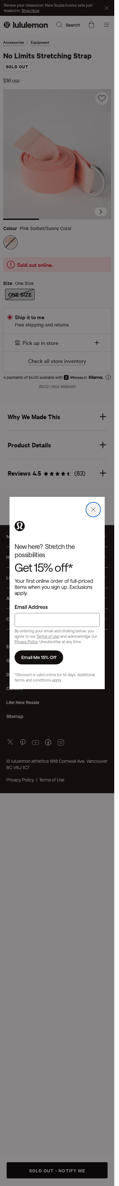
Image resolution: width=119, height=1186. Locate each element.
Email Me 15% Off (38, 657)
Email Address (31, 607)
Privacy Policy (26, 641)
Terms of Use (47, 636)
